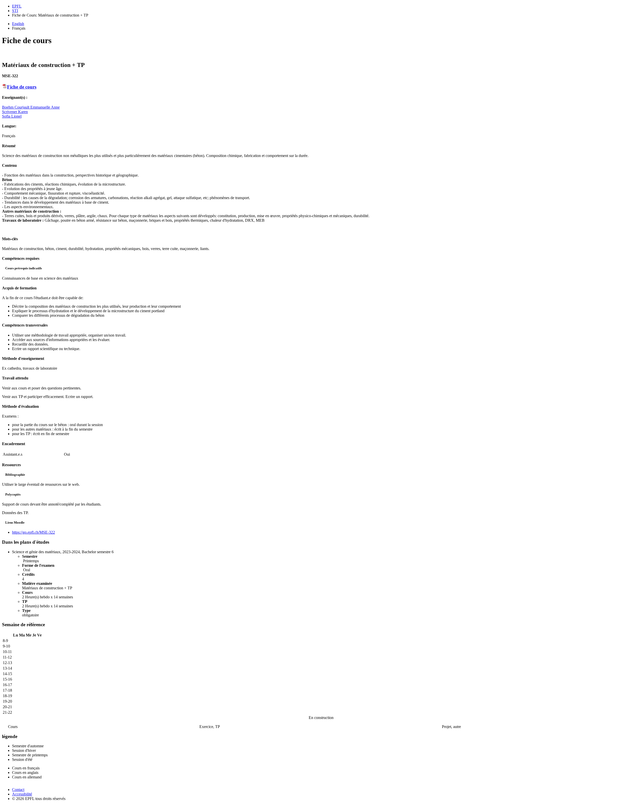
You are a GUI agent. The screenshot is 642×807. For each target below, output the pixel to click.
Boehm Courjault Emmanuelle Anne (31, 107)
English (18, 24)
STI (15, 11)
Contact (18, 789)
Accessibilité (22, 794)
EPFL (17, 6)
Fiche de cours (21, 87)
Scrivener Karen (15, 112)
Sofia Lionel (12, 116)
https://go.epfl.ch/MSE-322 (33, 532)
